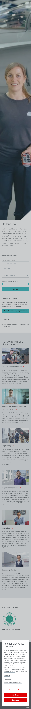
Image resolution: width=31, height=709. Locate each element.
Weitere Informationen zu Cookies (13, 682)
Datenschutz (7, 679)
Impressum (7, 675)
